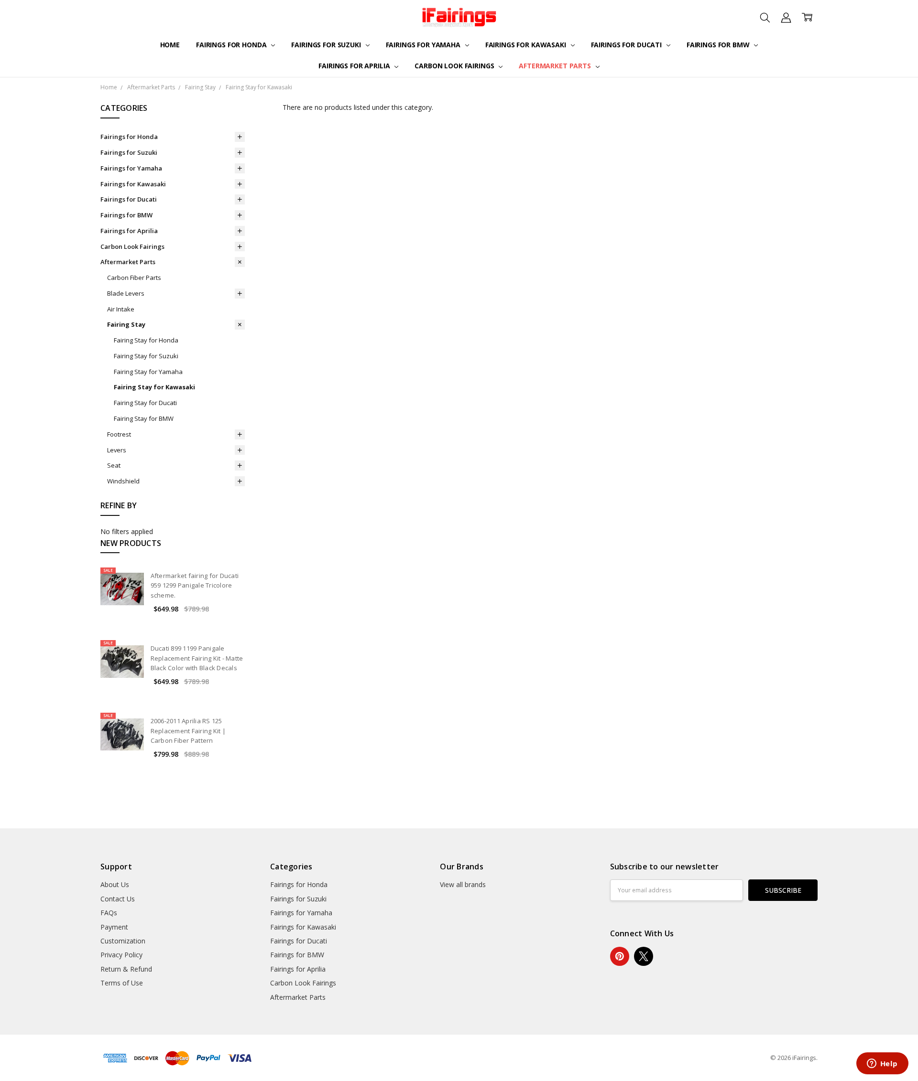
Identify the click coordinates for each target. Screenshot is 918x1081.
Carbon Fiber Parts (134, 277)
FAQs (108, 912)
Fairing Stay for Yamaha (148, 371)
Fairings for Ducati (627, 44)
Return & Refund (126, 969)
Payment (114, 926)
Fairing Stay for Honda (146, 340)
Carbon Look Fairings (455, 65)
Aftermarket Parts (555, 65)
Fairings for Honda (232, 44)
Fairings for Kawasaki (526, 44)
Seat (113, 465)
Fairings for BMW (719, 44)
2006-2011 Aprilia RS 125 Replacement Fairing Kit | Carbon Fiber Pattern (188, 731)
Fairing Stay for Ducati (145, 402)
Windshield (123, 481)
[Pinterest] (619, 956)
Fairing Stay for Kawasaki (154, 387)
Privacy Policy (121, 954)
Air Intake (120, 309)
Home (170, 44)
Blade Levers (125, 293)
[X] (643, 956)
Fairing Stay (126, 324)
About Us (114, 884)
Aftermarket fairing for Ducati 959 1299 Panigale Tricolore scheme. (195, 585)
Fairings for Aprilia (355, 65)
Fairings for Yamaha (424, 44)
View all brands (463, 884)
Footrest (119, 434)
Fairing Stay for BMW (144, 418)
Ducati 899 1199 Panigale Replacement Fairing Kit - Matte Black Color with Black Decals (197, 658)
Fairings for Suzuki (326, 44)
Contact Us (117, 898)
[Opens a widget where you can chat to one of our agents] (882, 1064)
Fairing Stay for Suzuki (146, 356)
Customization (122, 940)
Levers (116, 450)
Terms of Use (121, 982)
